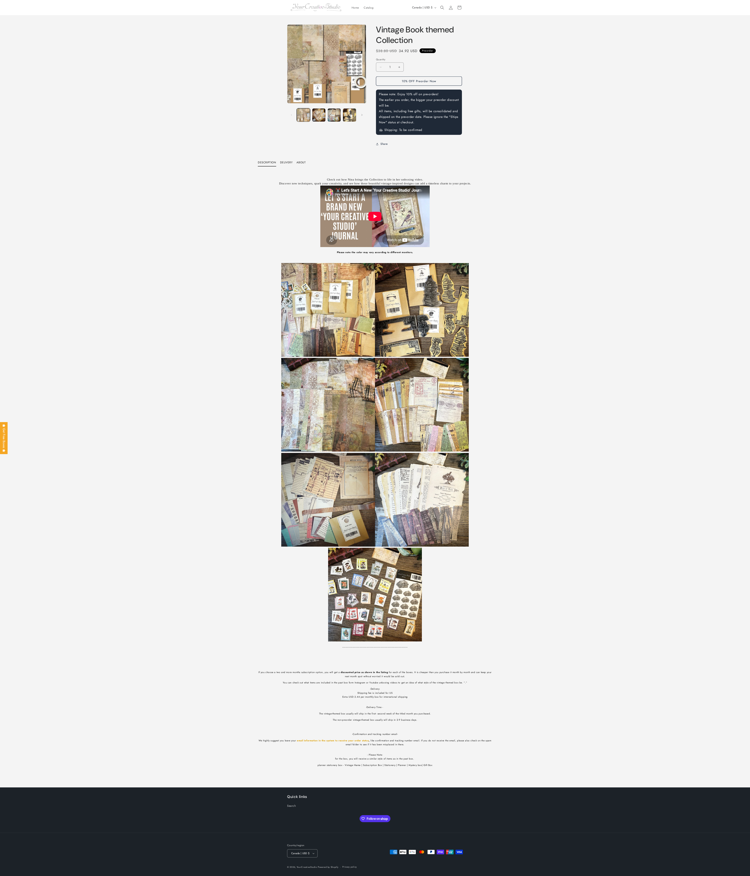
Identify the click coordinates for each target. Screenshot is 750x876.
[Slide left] (291, 115)
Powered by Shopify (328, 867)
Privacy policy (349, 867)
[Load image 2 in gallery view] (319, 115)
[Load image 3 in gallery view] (334, 115)
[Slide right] (362, 115)
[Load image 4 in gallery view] (349, 115)
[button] (442, 7)
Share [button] (384, 144)
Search (291, 806)
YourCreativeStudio (307, 867)
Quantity (380, 59)
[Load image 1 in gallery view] (303, 115)
